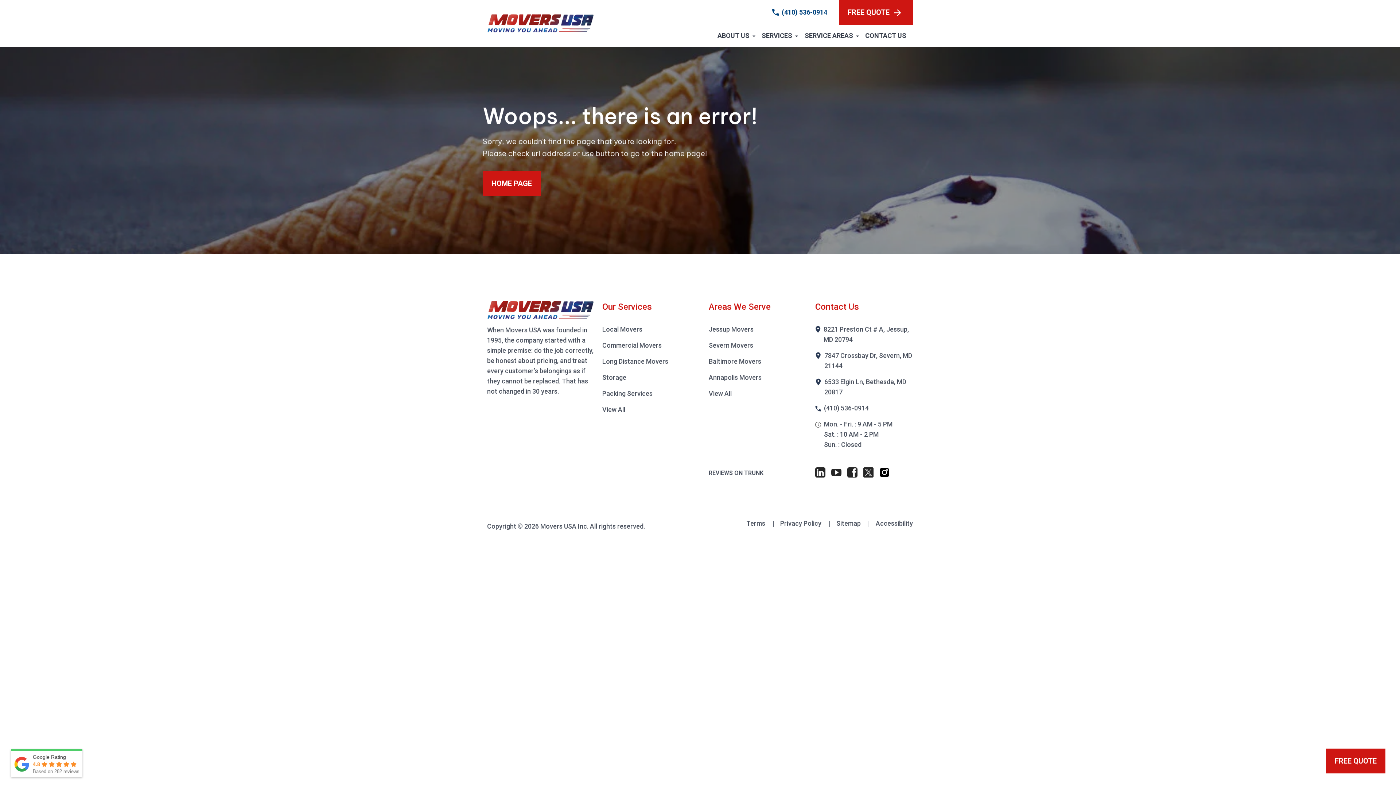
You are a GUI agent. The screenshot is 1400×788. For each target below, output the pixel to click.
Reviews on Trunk (736, 473)
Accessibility (894, 523)
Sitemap (849, 523)
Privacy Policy (801, 523)
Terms (756, 523)
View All (613, 409)
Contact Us (885, 35)
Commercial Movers (632, 345)
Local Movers (622, 329)
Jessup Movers (731, 329)
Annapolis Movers (735, 377)
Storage (614, 377)
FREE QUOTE (869, 12)
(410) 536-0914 (804, 12)
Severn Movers (731, 345)
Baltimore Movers (735, 361)
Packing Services (627, 393)
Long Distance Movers (635, 361)
